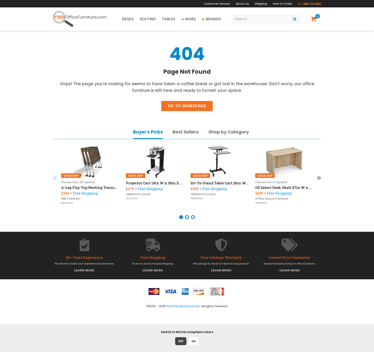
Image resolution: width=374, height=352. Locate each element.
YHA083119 (261, 203)
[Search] (295, 19)
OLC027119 (131, 198)
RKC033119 (67, 203)
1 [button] (181, 217)
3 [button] (193, 217)
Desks (128, 19)
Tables (169, 19)
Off (180, 341)
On (193, 341)
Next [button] (319, 178)
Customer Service (217, 4)
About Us (242, 4)
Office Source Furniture (271, 198)
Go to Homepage (187, 105)
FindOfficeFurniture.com (183, 306)
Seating (148, 19)
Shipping (261, 4)
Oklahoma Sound (138, 194)
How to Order (282, 4)
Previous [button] (55, 178)
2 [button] (187, 217)
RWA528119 (196, 198)
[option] (90, 178)
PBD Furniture (70, 198)
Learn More (84, 270)
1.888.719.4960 (311, 4)
